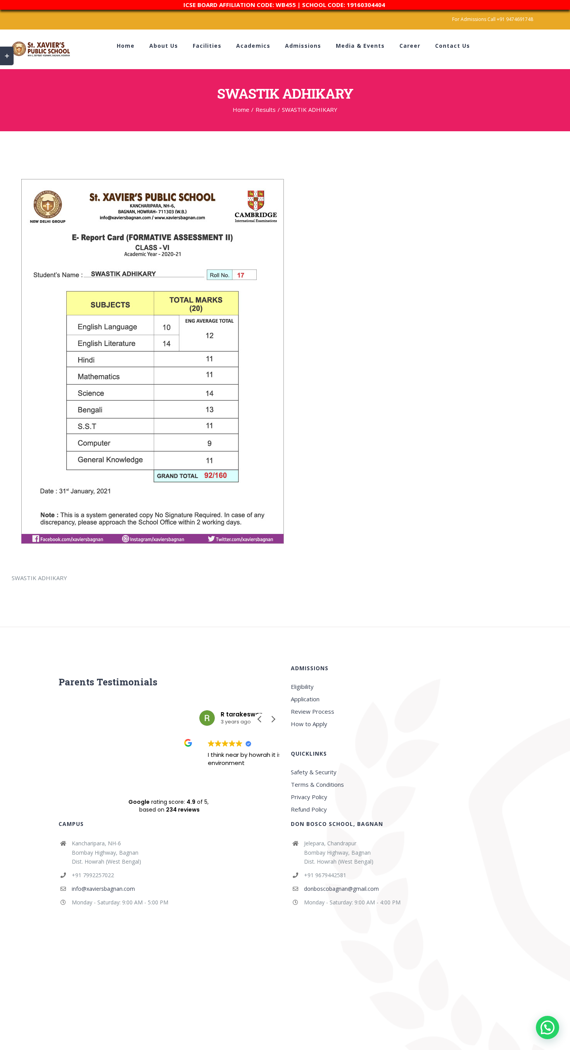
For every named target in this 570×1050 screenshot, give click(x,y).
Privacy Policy (309, 797)
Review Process (312, 711)
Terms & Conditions (317, 784)
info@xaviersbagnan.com (103, 888)
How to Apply (309, 724)
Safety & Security (314, 772)
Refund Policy (309, 809)
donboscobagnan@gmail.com (341, 888)
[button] (273, 719)
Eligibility (302, 686)
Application (305, 699)
